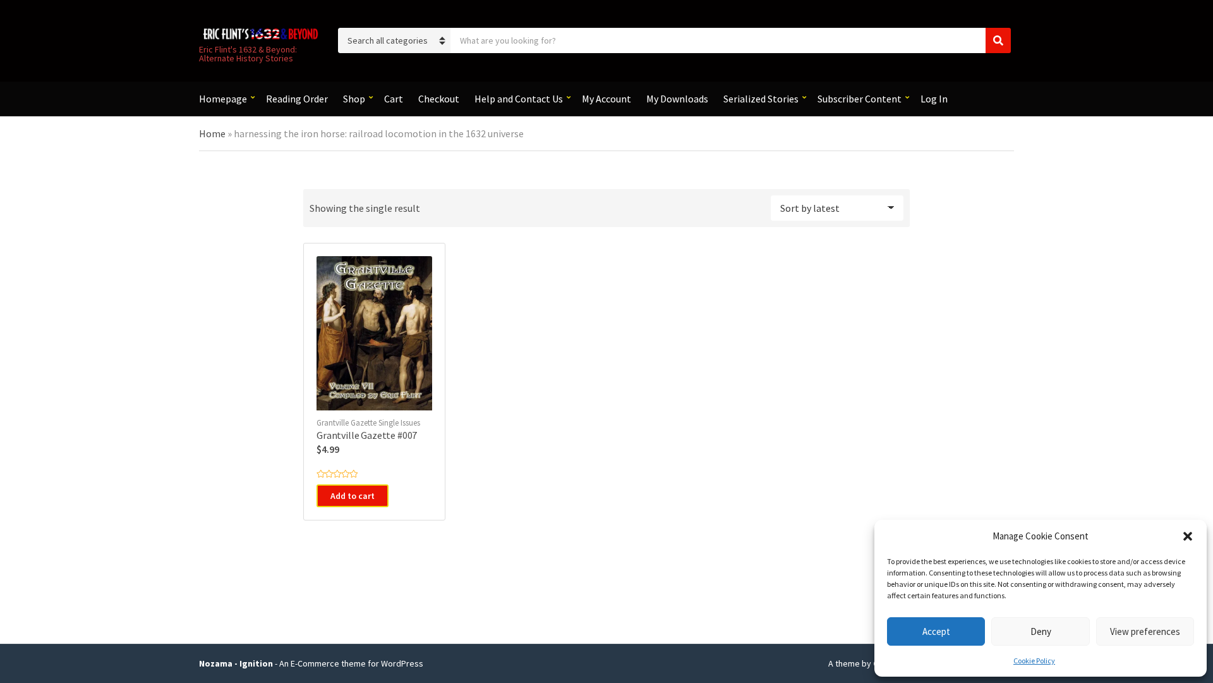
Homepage (223, 98)
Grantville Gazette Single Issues (368, 422)
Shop (354, 98)
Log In (934, 98)
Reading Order (297, 98)
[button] (1187, 536)
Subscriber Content (860, 98)
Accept (936, 631)
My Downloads (677, 98)
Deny (1040, 631)
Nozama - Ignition (236, 663)
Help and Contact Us (518, 98)
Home (212, 133)
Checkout (438, 98)
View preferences (1145, 631)
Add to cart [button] (352, 495)
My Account (606, 98)
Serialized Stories (761, 98)
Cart (393, 98)
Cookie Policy (1034, 660)
